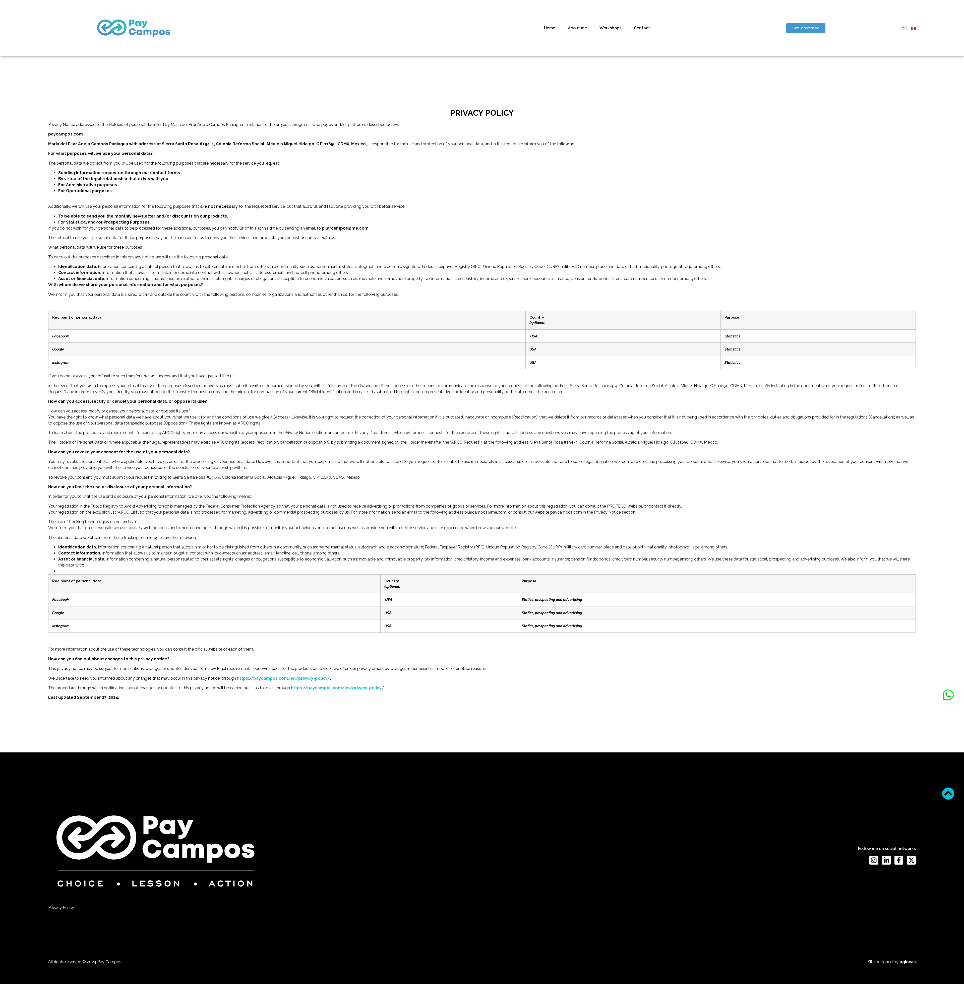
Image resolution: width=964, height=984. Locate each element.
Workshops (610, 28)
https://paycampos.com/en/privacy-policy (336, 687)
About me (577, 28)
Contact (642, 28)
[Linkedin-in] (886, 860)
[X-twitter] (911, 860)
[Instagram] (873, 860)
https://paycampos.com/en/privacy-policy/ (283, 678)
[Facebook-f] (898, 860)
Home (549, 28)
